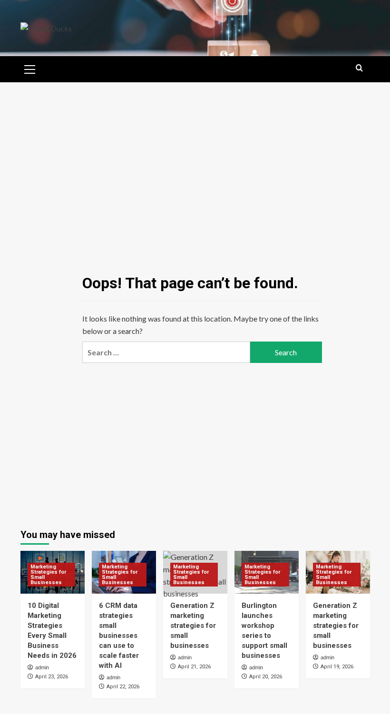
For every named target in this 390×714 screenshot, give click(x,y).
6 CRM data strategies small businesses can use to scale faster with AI (119, 635)
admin (42, 667)
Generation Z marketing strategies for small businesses (193, 625)
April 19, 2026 (337, 667)
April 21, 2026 (194, 667)
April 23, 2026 (51, 677)
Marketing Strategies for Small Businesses (48, 575)
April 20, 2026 (265, 677)
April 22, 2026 (123, 687)
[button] (29, 68)
